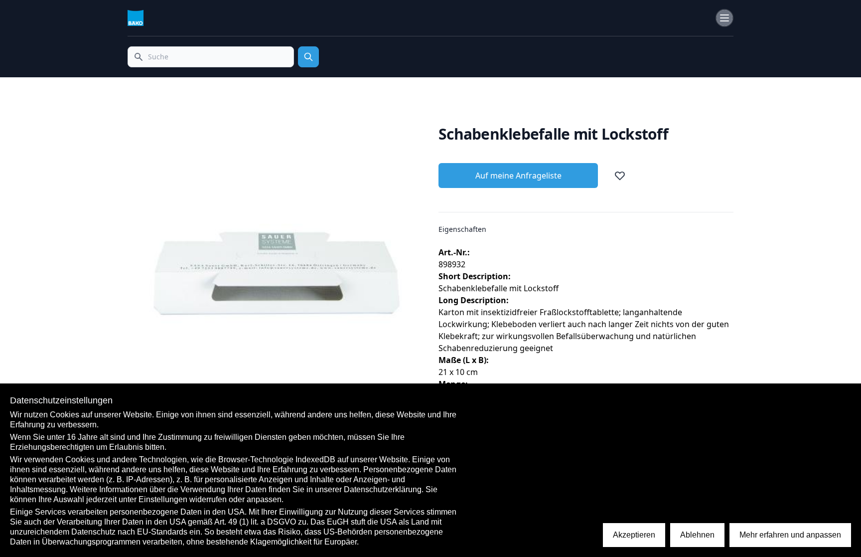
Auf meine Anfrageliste (518, 175)
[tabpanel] (275, 272)
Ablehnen (697, 535)
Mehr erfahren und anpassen (790, 535)
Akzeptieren (634, 535)
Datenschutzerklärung (383, 489)
